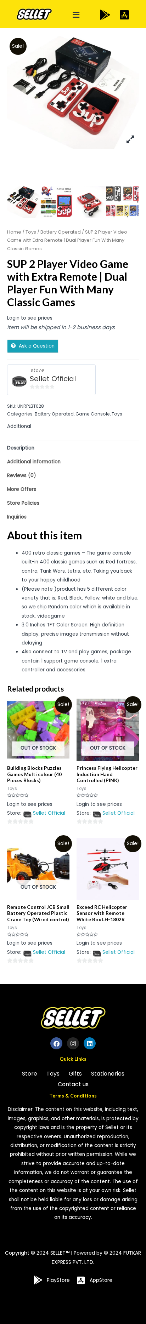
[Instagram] (73, 1043)
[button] (76, 15)
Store (29, 1074)
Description (20, 448)
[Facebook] (56, 1043)
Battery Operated (60, 232)
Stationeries (107, 1074)
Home (14, 232)
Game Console (92, 414)
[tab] (73, 448)
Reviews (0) (21, 475)
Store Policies (23, 503)
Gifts (75, 1074)
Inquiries (17, 517)
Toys (31, 232)
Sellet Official (53, 378)
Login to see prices (29, 318)
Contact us (73, 1084)
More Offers (21, 489)
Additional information (34, 461)
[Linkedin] (90, 1043)
